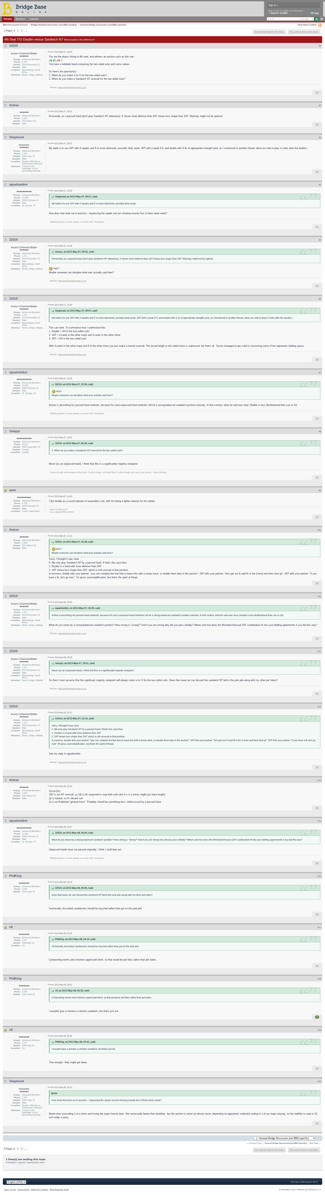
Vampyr (14, 431)
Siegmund (16, 137)
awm (12, 490)
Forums (8, 19)
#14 (319, 780)
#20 (319, 1081)
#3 (320, 137)
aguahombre (18, 184)
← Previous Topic (254, 1143)
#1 (320, 46)
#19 (319, 1030)
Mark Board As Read (59, 1189)
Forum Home (23, 1189)
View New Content (306, 25)
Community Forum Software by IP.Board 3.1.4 (300, 1189)
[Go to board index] (26, 8)
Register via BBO (279, 13)
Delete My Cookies (39, 1189)
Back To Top (10, 1189)
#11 (319, 596)
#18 (319, 979)
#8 (320, 431)
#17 (319, 927)
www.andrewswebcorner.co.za (72, 87)
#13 (319, 707)
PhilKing (15, 875)
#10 (319, 530)
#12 (319, 651)
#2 (320, 105)
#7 (320, 372)
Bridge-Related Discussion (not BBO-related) (54, 25)
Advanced (321, 19)
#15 (319, 821)
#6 (320, 299)
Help (316, 13)
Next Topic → (315, 1143)
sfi (11, 927)
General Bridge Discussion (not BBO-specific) (103, 25)
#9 (320, 490)
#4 (320, 185)
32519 (13, 45)
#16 (319, 876)
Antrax (14, 105)
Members (20, 19)
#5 (320, 240)
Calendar (34, 19)
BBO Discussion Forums (15, 25)
